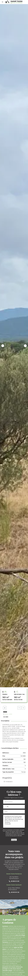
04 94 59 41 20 (15, 892)
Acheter (5, 711)
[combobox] (4, 807)
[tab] (4, 708)
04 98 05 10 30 (15, 881)
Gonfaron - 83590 (8, 714)
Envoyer (14, 840)
